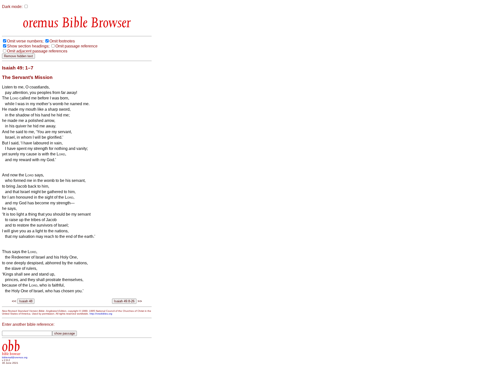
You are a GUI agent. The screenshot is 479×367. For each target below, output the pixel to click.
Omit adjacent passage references (37, 51)
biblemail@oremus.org (14, 357)
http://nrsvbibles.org (101, 313)
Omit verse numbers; (25, 41)
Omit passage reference (76, 46)
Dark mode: (12, 6)
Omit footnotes (62, 41)
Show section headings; (28, 46)
